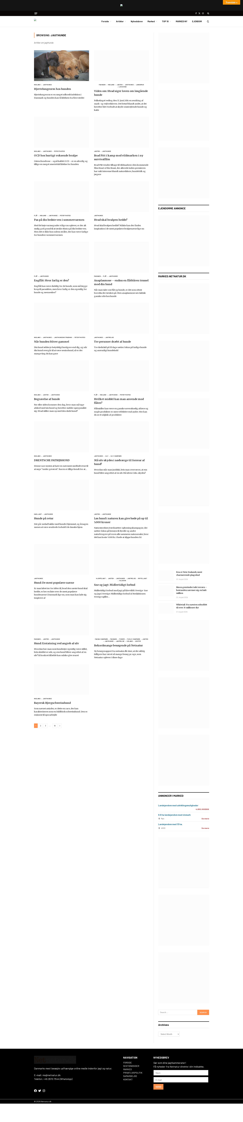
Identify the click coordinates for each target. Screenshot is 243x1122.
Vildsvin (122, 580)
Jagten (119, 84)
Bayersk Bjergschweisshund (52, 702)
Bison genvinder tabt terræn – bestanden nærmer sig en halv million (191, 590)
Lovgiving (123, 87)
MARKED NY (181, 21)
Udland (130, 641)
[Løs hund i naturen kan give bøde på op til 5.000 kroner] (121, 495)
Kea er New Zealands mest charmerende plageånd (189, 573)
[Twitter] (39, 1090)
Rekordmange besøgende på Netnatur (118, 645)
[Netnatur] (48, 21)
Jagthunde (47, 84)
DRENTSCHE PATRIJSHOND (52, 460)
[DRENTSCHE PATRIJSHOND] (61, 436)
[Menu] (35, 13)
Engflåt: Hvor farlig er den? (51, 280)
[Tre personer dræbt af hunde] (121, 318)
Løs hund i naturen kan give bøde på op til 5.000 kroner (121, 520)
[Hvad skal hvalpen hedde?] (121, 196)
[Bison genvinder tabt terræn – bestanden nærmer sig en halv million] (166, 591)
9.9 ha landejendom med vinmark (174, 815)
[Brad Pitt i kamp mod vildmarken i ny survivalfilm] (121, 132)
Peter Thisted (59, 151)
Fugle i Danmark (133, 639)
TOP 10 (165, 21)
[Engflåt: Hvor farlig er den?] (61, 257)
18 (55, 726)
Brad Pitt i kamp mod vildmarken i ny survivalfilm (118, 157)
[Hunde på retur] (61, 495)
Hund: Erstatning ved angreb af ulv (56, 643)
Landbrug (140, 84)
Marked (151, 21)
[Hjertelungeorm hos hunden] (61, 65)
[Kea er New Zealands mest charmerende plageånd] (166, 575)
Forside (105, 21)
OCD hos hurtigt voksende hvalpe (56, 155)
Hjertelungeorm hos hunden (52, 89)
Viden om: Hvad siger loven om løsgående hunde (121, 92)
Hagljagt (38, 514)
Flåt (36, 215)
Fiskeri (122, 639)
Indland (37, 84)
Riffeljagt (142, 578)
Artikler (120, 21)
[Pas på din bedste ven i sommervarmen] (61, 196)
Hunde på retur (43, 518)
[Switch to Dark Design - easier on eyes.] (207, 21)
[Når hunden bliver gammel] (61, 318)
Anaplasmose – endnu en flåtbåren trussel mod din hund (121, 282)
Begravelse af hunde (47, 399)
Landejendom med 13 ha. (170, 824)
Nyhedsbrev (137, 21)
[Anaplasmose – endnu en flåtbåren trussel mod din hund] (121, 257)
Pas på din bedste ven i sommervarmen (59, 219)
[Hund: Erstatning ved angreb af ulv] (61, 620)
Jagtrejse (109, 337)
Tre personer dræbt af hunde (112, 341)
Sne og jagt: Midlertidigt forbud (114, 584)
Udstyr (138, 641)
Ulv (106, 456)
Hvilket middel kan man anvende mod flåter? (119, 400)
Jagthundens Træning (63, 337)
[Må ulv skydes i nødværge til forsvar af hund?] (121, 436)
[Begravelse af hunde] (61, 375)
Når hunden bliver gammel (51, 341)
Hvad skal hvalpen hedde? (110, 219)
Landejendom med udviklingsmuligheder (178, 805)
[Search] (208, 13)
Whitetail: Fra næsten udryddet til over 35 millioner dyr (191, 606)
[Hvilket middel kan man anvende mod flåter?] (121, 375)
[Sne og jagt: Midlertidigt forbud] (121, 559)
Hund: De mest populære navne (54, 582)
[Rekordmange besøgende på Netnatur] (121, 620)
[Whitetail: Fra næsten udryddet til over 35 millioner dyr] (166, 608)
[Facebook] (35, 1090)
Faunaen (102, 84)
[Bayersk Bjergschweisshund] (61, 679)
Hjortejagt (101, 578)
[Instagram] (43, 1090)
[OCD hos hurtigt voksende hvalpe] (61, 132)
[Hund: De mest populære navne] (61, 559)
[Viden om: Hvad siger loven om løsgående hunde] (121, 65)
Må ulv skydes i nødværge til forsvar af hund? (119, 462)
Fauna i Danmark (101, 639)
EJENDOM (197, 21)
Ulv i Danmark (116, 456)
